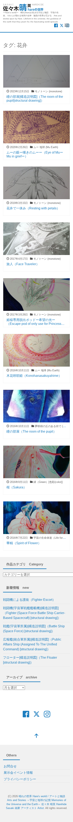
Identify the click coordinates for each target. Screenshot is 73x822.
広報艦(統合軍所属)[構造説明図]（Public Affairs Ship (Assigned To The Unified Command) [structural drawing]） (32, 644)
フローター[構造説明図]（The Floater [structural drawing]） (30, 660)
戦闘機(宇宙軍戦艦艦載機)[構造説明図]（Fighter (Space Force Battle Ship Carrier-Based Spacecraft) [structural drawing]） (34, 613)
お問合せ (10, 766)
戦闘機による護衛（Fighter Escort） (29, 599)
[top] (36, 736)
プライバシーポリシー (20, 779)
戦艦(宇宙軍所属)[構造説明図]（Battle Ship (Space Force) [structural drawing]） (34, 628)
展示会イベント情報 (18, 772)
